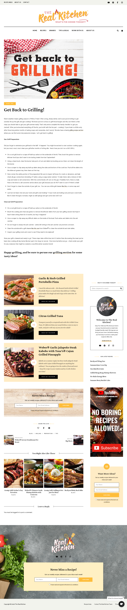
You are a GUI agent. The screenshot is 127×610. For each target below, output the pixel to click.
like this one (35, 228)
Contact (26, 2)
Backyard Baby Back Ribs (74, 490)
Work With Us (77, 30)
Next (83, 473)
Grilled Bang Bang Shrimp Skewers (103, 373)
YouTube (108, 2)
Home (35, 30)
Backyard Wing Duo (97, 361)
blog (31, 434)
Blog (8, 104)
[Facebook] (43, 428)
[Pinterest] (49, 428)
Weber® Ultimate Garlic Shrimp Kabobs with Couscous (34, 492)
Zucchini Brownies (97, 369)
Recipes (43, 30)
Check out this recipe (48, 301)
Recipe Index (8, 2)
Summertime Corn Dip (98, 365)
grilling (38, 434)
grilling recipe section (76, 130)
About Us (17, 2)
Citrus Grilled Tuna (51, 315)
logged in (16, 512)
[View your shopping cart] (122, 31)
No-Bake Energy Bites (98, 376)
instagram (122, 2)
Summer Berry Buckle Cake (100, 380)
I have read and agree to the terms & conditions (44, 410)
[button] (122, 604)
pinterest (113, 2)
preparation (48, 434)
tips (56, 434)
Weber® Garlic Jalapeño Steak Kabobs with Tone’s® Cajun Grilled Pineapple (58, 351)
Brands (52, 30)
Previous (4, 473)
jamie (14, 495)
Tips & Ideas (64, 30)
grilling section (62, 252)
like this (64, 186)
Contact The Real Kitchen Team (103, 604)
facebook (117, 2)
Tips (12, 104)
